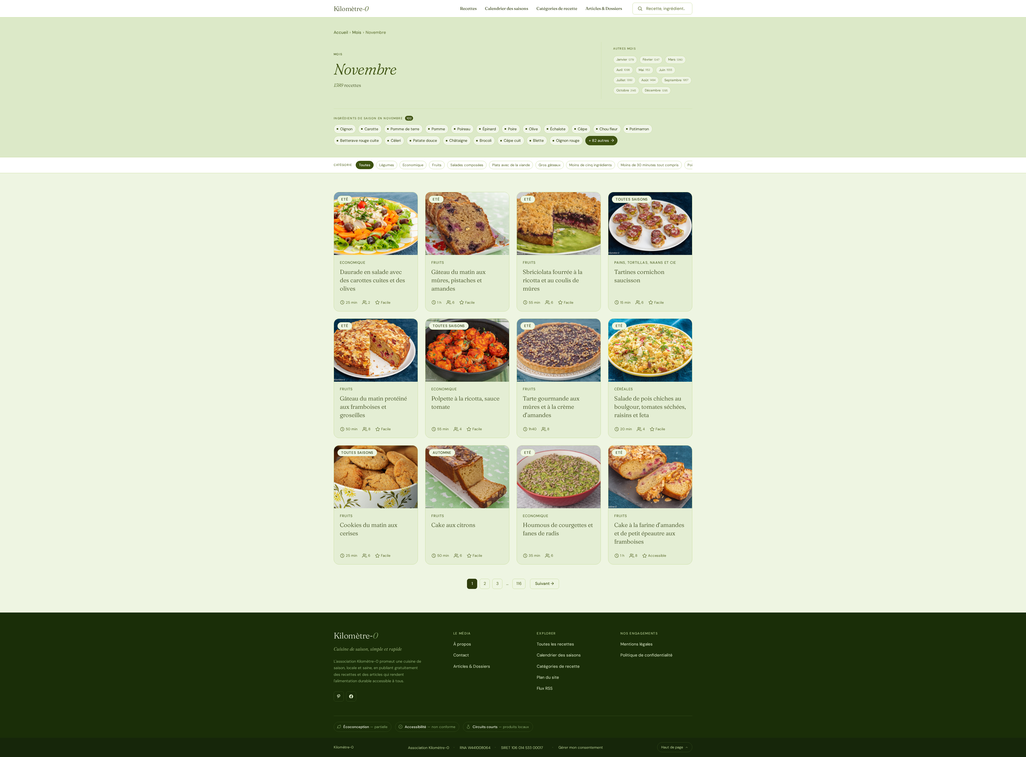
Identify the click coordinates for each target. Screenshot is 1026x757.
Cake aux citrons (453, 525)
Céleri (396, 140)
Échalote (557, 129)
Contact (461, 655)
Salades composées (466, 165)
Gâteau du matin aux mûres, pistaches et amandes (458, 280)
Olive (533, 129)
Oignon (346, 129)
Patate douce (425, 140)
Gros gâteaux (550, 165)
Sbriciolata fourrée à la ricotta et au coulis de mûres (552, 280)
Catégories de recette (556, 8)
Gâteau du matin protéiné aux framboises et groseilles (373, 407)
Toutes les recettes (555, 644)
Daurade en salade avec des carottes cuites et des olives (372, 280)
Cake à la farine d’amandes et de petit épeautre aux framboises (649, 533)
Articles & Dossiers (604, 8)
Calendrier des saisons (506, 8)
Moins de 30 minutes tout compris (650, 165)
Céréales (623, 389)
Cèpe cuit (512, 140)
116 (519, 583)
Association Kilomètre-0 (428, 747)
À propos (462, 644)
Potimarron (639, 129)
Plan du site (548, 677)
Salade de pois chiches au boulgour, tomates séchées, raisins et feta (650, 407)
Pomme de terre (405, 129)
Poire (512, 129)
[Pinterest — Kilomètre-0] (339, 696)
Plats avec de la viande (511, 165)
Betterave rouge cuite (359, 140)
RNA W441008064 (475, 747)
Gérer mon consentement (580, 747)
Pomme (438, 129)
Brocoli (485, 140)
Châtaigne (458, 140)
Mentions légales (636, 644)
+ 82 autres (601, 140)
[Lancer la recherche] (640, 8)
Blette (538, 140)
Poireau (463, 129)
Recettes (468, 8)
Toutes (364, 165)
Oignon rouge (567, 140)
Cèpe (582, 129)
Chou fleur (608, 129)
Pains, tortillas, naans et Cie (645, 262)
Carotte (371, 129)
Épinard (489, 129)
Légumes (386, 165)
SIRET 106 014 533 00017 (522, 747)
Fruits (437, 165)
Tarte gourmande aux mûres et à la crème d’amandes (551, 407)
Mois (356, 32)
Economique (413, 165)
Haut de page (672, 747)
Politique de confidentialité (646, 655)
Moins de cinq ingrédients (590, 165)
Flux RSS (545, 688)
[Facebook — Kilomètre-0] (351, 696)
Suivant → (544, 583)
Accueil (341, 32)
